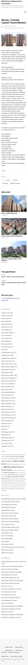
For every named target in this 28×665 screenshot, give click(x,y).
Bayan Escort (5, 318)
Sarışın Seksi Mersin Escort (9, 580)
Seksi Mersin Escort (7, 533)
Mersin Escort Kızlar (7, 381)
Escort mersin (5, 338)
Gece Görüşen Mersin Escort (13, 458)
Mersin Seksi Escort (7, 415)
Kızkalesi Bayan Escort (8, 352)
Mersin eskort (5, 389)
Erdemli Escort (5, 327)
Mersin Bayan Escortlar (8, 366)
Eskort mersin (5, 344)
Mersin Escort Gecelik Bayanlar (10, 521)
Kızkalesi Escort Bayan (8, 358)
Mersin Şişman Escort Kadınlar (7, 488)
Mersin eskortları (6, 395)
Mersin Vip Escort (6, 420)
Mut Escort (4, 426)
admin (6, 26)
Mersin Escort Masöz (19, 472)
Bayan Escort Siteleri (7, 535)
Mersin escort (5, 372)
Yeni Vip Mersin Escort (7, 524)
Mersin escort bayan (7, 375)
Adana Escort (5, 541)
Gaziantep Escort (4, 458)
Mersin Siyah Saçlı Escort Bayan (19, 484)
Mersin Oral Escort (6, 406)
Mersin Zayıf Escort (14, 486)
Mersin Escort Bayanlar (8, 378)
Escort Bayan (5, 330)
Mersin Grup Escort (6, 401)
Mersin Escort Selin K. (7, 544)
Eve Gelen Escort (6, 347)
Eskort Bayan (5, 341)
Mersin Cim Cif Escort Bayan (13, 464)
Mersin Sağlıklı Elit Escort (8, 484)
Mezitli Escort (5, 423)
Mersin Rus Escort (6, 409)
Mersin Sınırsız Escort (7, 418)
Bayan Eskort (5, 321)
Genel (3, 349)
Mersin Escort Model (7, 383)
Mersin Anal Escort (6, 361)
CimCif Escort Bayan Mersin (9, 566)
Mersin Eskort (11, 474)
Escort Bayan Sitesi (7, 332)
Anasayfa (3, 652)
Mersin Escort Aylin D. (7, 553)
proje (3, 170)
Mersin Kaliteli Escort (7, 403)
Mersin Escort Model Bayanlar (10, 518)
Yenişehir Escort (6, 446)
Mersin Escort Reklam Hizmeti (10, 530)
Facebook (15, 180)
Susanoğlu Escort (6, 440)
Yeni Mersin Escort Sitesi (8, 507)
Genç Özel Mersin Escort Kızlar (10, 527)
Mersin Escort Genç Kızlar (8, 516)
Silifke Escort (5, 435)
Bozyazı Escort (5, 324)
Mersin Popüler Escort (17, 480)
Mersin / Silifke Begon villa (9, 213)
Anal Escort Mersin (6, 569)
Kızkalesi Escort (6, 355)
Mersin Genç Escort (7, 398)
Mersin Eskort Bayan (7, 392)
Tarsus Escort (5, 443)
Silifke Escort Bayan (7, 437)
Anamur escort (5, 315)
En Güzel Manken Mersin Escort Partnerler (13, 499)
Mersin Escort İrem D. (7, 550)
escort (13, 454)
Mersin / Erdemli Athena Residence (11, 236)
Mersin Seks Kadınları (7, 577)
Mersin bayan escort (7, 364)
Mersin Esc (4, 586)
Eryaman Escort (9, 454)
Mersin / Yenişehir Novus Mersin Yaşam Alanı (13, 282)
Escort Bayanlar (5, 575)
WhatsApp (5, 183)
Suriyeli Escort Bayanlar (8, 572)
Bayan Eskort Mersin (7, 583)
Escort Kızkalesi (6, 335)
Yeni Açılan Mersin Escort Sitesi (10, 501)
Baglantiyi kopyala (15, 183)
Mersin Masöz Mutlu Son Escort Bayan (12, 561)
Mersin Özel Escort (21, 486)
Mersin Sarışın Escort (7, 412)
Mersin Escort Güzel (16, 470)
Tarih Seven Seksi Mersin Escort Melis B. (13, 547)
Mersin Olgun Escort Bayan (7, 480)
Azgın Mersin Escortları (8, 510)
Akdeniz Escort (5, 313)
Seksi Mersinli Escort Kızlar (9, 504)
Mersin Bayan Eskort (7, 369)
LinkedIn (8, 180)
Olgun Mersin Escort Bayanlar (9, 513)
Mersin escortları (6, 386)
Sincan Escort (3, 490)
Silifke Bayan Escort (7, 432)
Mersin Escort (9, 647)
